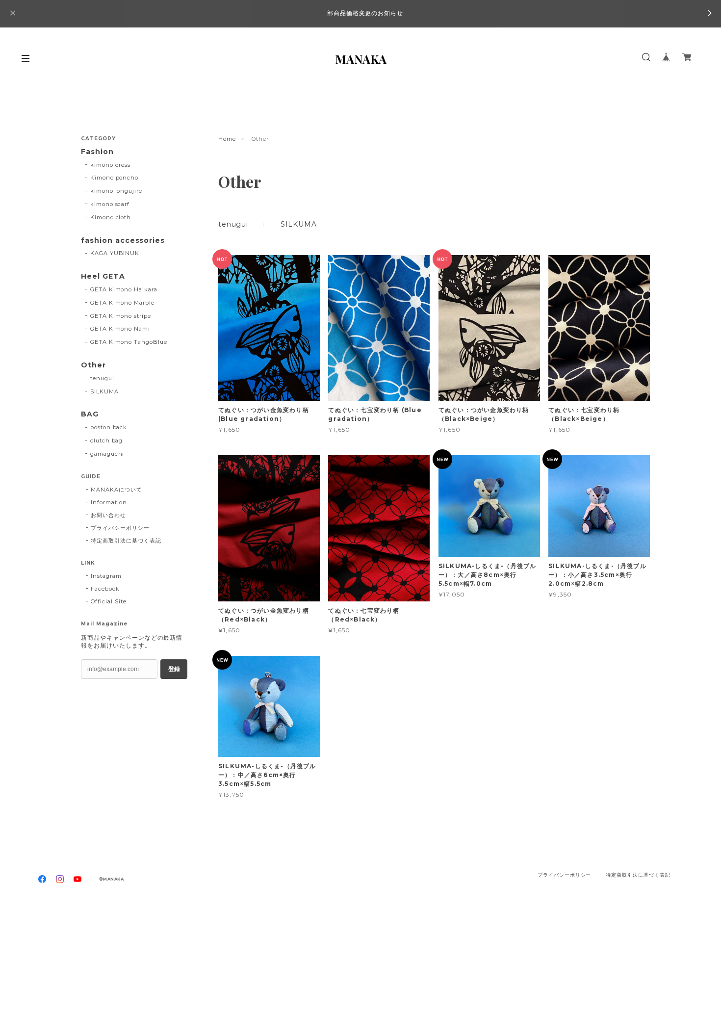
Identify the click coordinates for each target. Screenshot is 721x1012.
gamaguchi (107, 453)
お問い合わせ (108, 515)
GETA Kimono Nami (120, 328)
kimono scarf (110, 204)
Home (227, 138)
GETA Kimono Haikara (123, 289)
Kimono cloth (110, 217)
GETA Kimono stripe (120, 315)
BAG (90, 414)
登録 (174, 669)
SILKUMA (299, 224)
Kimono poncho (114, 177)
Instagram (106, 575)
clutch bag (106, 440)
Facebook (105, 588)
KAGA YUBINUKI (115, 253)
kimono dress (110, 164)
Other (93, 365)
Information (109, 502)
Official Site (108, 601)
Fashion (97, 152)
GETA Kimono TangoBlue (128, 341)
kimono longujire (116, 190)
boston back (109, 427)
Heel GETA (103, 276)
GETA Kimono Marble (122, 302)
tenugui (233, 224)
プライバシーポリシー (120, 527)
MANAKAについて (116, 489)
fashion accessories (123, 240)
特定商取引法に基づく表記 (126, 540)
